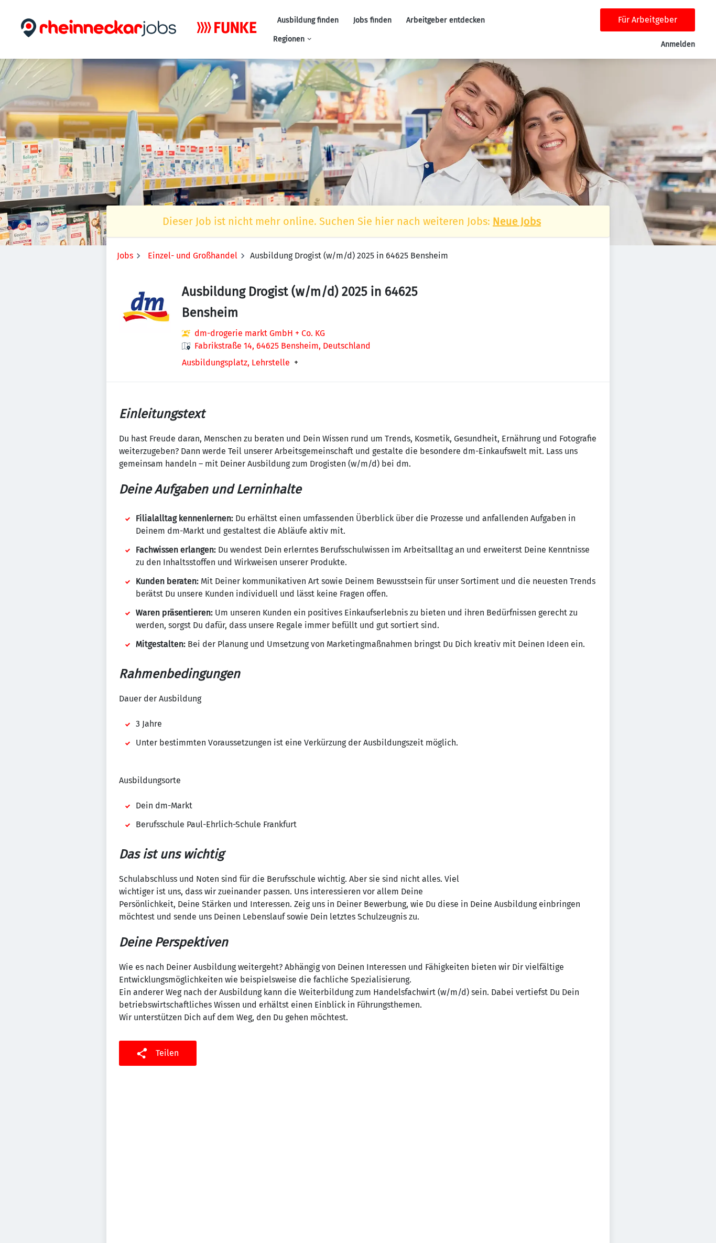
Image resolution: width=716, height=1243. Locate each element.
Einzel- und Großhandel (192, 256)
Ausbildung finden (308, 20)
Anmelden (678, 44)
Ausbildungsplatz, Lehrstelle (236, 363)
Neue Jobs (517, 221)
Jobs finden (372, 20)
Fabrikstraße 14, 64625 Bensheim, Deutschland (282, 346)
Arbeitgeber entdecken (445, 20)
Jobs (125, 256)
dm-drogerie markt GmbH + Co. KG (259, 333)
